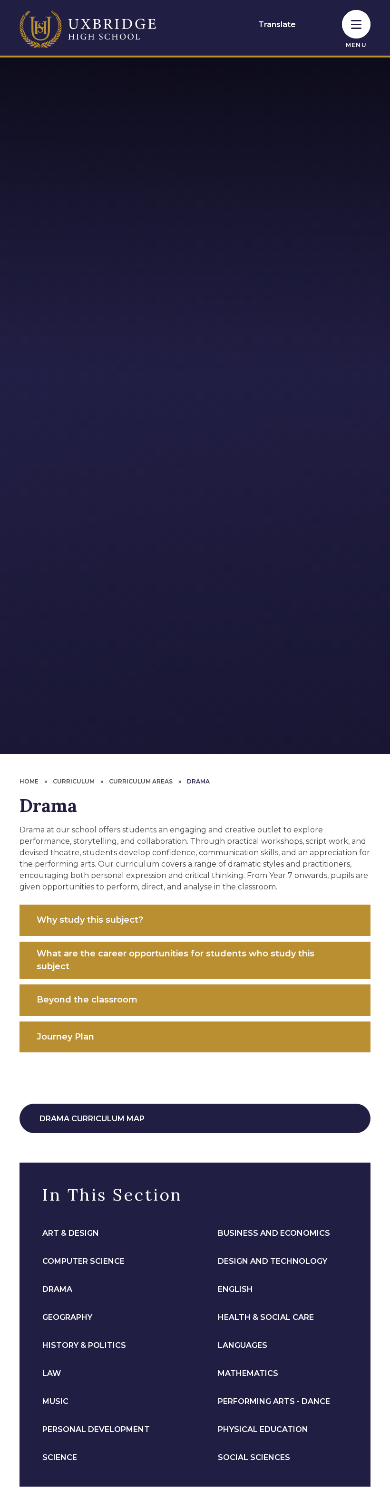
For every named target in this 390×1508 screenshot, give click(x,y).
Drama (198, 781)
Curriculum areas (141, 781)
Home (29, 781)
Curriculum (74, 781)
